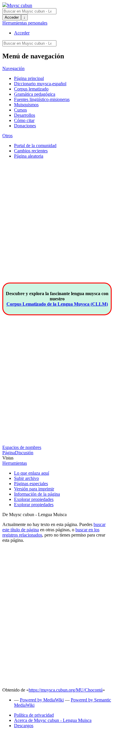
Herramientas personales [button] (24, 22)
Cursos (20, 109)
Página (8, 452)
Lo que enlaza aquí (31, 473)
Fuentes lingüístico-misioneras (42, 99)
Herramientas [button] (14, 463)
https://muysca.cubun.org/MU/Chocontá (66, 689)
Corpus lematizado (31, 88)
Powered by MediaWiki (42, 699)
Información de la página (37, 494)
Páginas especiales (31, 483)
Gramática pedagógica (34, 94)
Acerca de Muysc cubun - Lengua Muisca (52, 720)
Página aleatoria (28, 156)
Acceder (12, 17)
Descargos (23, 725)
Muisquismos (26, 104)
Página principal (29, 78)
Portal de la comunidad (35, 145)
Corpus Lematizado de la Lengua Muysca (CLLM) (57, 304)
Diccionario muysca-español (40, 83)
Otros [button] (7, 135)
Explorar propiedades (33, 499)
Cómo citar (24, 120)
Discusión (24, 452)
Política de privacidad (34, 715)
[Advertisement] (57, 226)
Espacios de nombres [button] (21, 447)
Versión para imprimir (34, 488)
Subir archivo (26, 478)
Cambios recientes (31, 150)
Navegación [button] (13, 68)
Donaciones (25, 125)
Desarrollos (24, 115)
